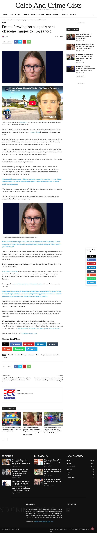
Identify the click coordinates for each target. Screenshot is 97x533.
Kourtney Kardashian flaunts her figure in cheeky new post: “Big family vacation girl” (85, 46)
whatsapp (20, 349)
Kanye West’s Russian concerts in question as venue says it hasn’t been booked (85, 68)
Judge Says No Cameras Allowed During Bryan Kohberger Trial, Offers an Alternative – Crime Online (16, 380)
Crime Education (37, 14)
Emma (37, 354)
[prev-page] (3, 439)
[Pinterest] (24, 42)
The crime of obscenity (10, 271)
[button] (92, 15)
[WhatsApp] (29, 42)
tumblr (53, 344)
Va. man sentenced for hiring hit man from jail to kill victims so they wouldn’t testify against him (48, 380)
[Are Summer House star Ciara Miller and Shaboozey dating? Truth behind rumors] (6, 462)
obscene (49, 354)
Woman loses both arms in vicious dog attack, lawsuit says (52, 471)
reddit (8, 349)
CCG (7, 36)
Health (65, 14)
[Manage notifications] (92, 528)
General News (15, 14)
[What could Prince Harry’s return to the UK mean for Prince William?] (70, 37)
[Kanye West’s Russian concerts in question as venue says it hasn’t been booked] (70, 69)
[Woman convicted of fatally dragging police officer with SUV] (38, 482)
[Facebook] (16, 42)
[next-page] (6, 439)
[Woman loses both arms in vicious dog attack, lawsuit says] (38, 472)
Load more (80, 76)
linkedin (42, 344)
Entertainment (52, 14)
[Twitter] (20, 42)
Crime (25, 14)
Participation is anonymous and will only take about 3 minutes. (39, 328)
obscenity (56, 354)
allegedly (17, 354)
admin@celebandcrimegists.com (43, 522)
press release (35, 132)
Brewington (24, 354)
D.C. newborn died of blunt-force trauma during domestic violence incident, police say (11, 429)
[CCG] (3, 37)
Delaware (23, 122)
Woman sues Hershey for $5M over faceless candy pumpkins (52, 461)
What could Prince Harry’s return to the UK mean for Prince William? (84, 36)
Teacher (5, 357)
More (72, 14)
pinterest (29, 344)
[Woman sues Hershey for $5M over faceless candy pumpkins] (38, 462)
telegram (32, 349)
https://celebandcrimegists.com (25, 393)
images (43, 354)
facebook (17, 344)
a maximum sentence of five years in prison (28, 284)
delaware (31, 354)
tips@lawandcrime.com (29, 333)
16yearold (10, 354)
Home (5, 14)
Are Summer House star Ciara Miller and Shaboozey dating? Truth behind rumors (21, 461)
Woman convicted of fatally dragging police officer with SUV (52, 481)
